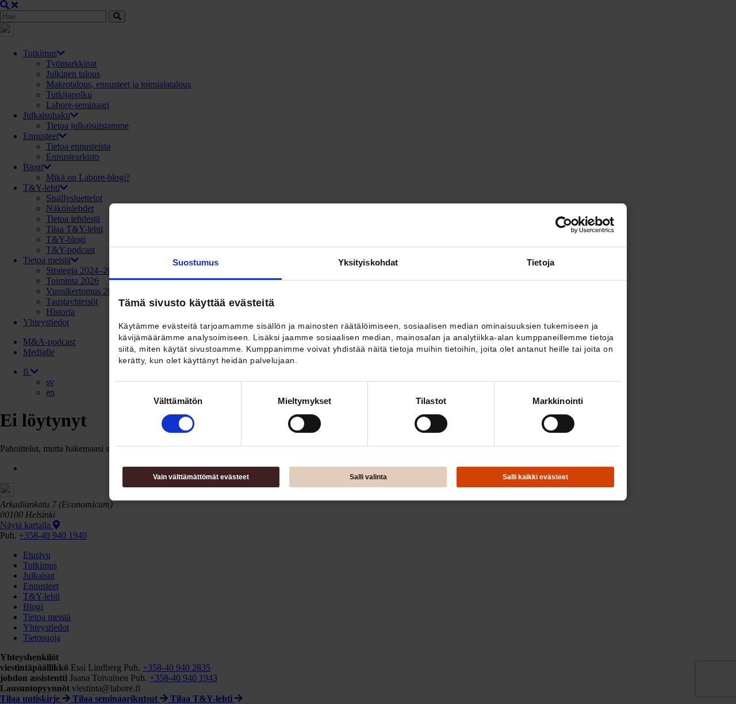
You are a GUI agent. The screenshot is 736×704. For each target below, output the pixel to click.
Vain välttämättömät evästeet (201, 477)
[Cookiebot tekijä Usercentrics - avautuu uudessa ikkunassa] (563, 224)
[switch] (304, 423)
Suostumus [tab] (195, 262)
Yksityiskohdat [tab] (368, 262)
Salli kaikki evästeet (535, 477)
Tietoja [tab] (540, 262)
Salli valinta (368, 477)
